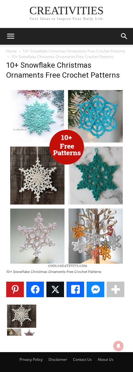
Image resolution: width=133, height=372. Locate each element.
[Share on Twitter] (55, 289)
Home (11, 51)
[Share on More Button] (115, 289)
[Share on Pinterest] (15, 289)
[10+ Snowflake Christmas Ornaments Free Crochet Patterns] (66, 266)
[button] (10, 36)
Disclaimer (58, 359)
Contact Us (82, 359)
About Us (106, 359)
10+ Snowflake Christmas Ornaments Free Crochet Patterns (74, 51)
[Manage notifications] (118, 346)
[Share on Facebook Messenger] (95, 289)
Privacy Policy (31, 359)
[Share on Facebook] (35, 289)
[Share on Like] (75, 289)
